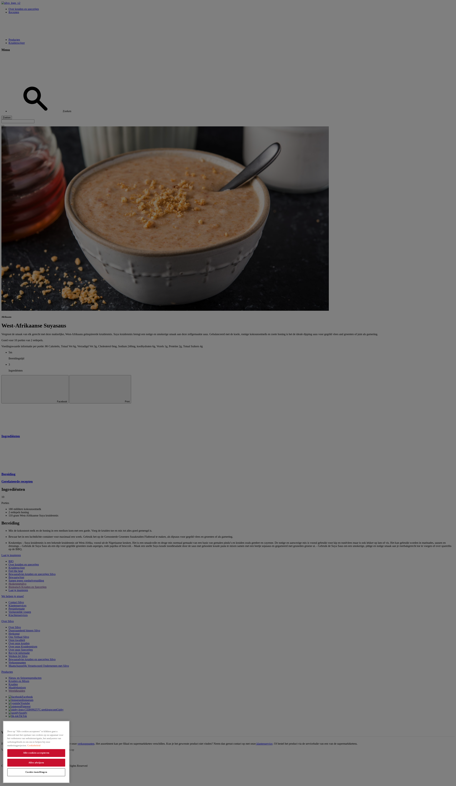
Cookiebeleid (33, 745)
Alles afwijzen (36, 762)
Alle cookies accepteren (36, 752)
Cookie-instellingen (36, 772)
